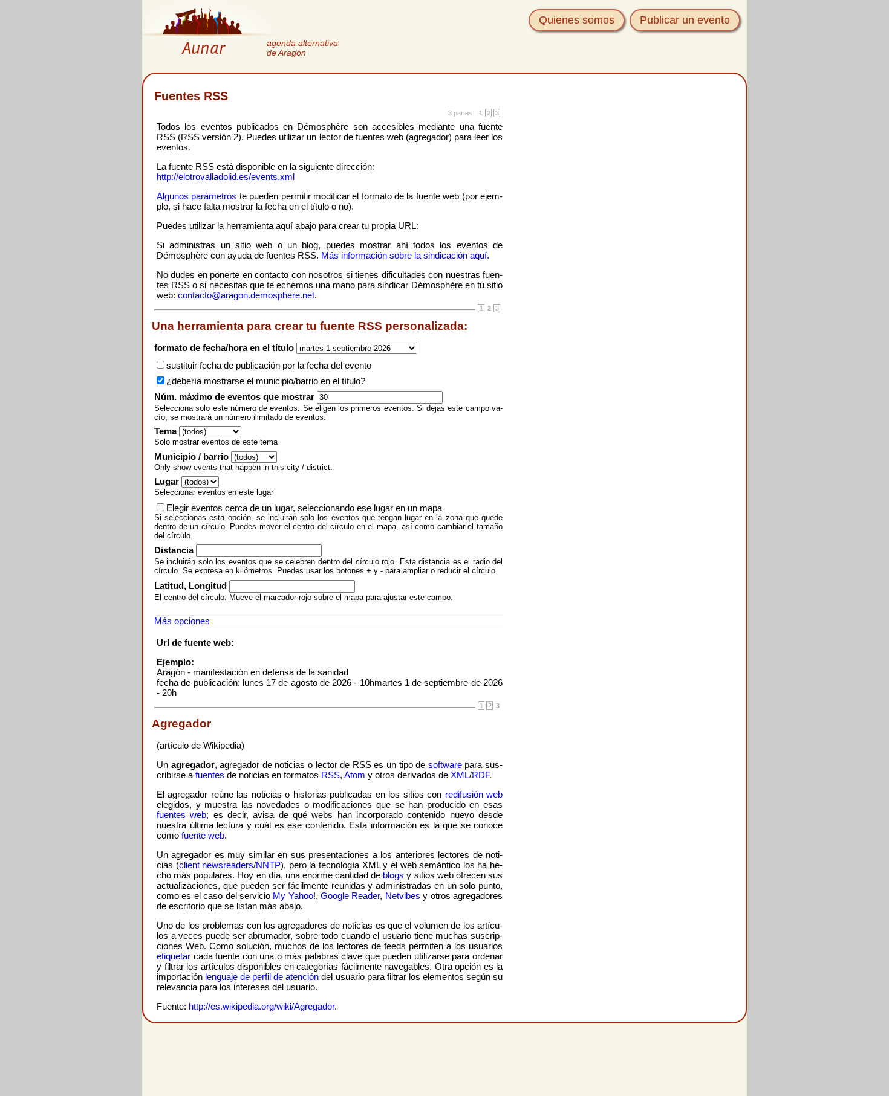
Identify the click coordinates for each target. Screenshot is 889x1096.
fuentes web (181, 815)
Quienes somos (576, 20)
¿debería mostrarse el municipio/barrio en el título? (265, 381)
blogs (393, 875)
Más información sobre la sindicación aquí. (405, 255)
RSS (330, 775)
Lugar (166, 481)
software (445, 764)
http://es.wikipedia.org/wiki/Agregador (261, 1006)
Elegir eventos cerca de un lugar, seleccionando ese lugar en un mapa (304, 508)
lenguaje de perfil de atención (262, 977)
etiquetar (173, 956)
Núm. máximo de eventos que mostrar (234, 397)
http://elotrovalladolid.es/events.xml (226, 177)
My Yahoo (293, 896)
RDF (480, 775)
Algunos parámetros (196, 196)
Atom (354, 775)
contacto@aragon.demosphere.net (246, 295)
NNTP (268, 865)
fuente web (202, 835)
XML (460, 775)
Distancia (174, 550)
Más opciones (182, 621)
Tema (165, 431)
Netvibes (402, 896)
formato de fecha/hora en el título (224, 348)
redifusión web (474, 794)
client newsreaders (216, 865)
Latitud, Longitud (190, 586)
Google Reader (350, 896)
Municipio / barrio (191, 456)
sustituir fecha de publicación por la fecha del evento (268, 365)
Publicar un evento (685, 20)
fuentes (209, 775)
